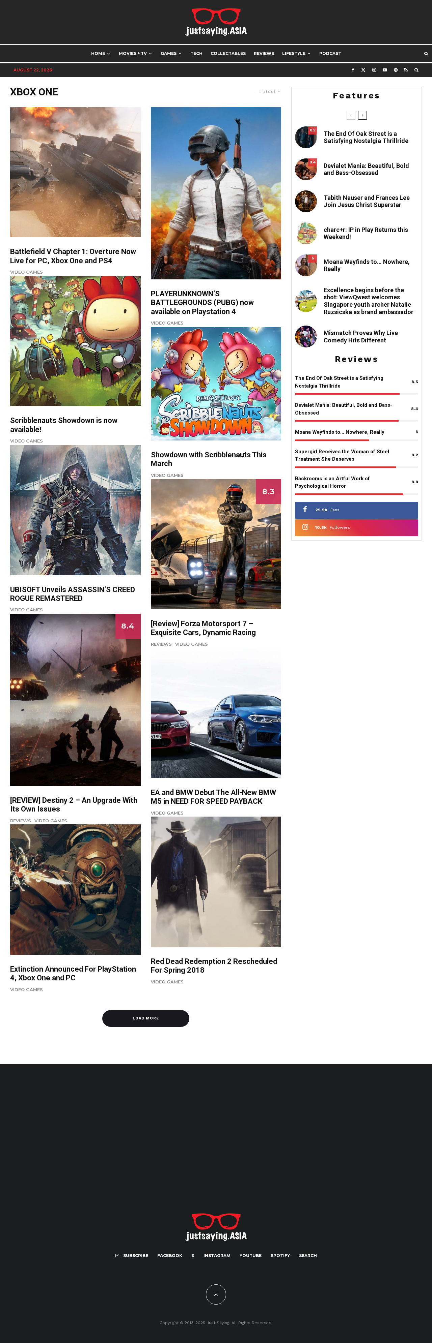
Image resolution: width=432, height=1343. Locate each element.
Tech (196, 53)
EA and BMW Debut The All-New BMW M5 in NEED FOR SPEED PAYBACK (213, 796)
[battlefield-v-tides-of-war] (75, 172)
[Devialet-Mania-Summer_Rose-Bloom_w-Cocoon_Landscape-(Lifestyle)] (306, 169)
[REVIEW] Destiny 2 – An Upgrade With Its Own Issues (73, 804)
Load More (146, 1018)
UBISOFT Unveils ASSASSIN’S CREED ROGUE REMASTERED (72, 594)
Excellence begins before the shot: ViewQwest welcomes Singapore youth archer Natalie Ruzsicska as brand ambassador (368, 300)
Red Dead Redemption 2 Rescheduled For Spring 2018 (214, 965)
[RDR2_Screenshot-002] (216, 882)
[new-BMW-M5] (216, 713)
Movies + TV (133, 53)
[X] (363, 69)
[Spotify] (395, 69)
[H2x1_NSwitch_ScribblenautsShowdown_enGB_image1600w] (216, 383)
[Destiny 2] (75, 700)
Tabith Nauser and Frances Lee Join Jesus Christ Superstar (367, 201)
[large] (75, 341)
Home (98, 53)
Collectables (228, 53)
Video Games (26, 272)
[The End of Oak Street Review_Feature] (306, 137)
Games (169, 53)
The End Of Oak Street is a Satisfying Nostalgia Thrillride (366, 137)
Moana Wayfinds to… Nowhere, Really (367, 265)
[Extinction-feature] (75, 889)
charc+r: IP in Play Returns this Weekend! (366, 233)
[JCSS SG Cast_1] (306, 201)
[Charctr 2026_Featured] (306, 233)
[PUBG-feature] (216, 193)
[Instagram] (374, 69)
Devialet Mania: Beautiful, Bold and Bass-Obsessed (366, 169)
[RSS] (406, 69)
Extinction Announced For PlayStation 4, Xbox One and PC (73, 973)
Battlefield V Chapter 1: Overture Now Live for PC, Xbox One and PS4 (73, 256)
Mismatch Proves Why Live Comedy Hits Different (361, 336)
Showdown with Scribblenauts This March (209, 459)
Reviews (264, 53)
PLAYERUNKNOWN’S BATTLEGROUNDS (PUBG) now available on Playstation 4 (202, 302)
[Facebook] (353, 69)
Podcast (330, 53)
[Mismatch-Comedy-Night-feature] (306, 336)
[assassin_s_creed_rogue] (75, 510)
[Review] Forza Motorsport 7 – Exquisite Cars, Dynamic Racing (203, 628)
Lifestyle (293, 53)
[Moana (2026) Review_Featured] (306, 265)
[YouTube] (384, 69)
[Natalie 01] (306, 301)
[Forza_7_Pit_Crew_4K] (216, 544)
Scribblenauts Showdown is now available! (63, 424)
